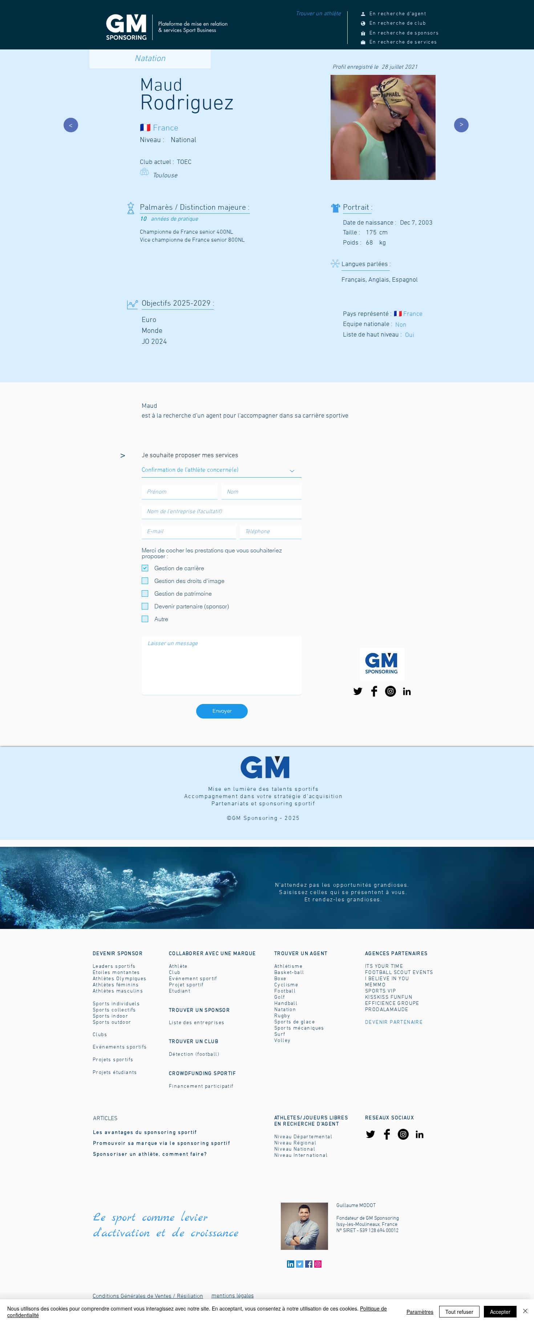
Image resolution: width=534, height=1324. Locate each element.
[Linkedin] (290, 1264)
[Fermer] (525, 1311)
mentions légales (232, 1296)
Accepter (500, 1311)
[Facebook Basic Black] (374, 691)
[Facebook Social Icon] (308, 1264)
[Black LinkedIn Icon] (406, 691)
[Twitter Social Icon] (299, 1264)
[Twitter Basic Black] (357, 691)
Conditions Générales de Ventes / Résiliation (148, 1296)
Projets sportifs (113, 1060)
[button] (300, 954)
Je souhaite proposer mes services (190, 455)
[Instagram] (390, 691)
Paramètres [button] (419, 1311)
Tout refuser (459, 1311)
